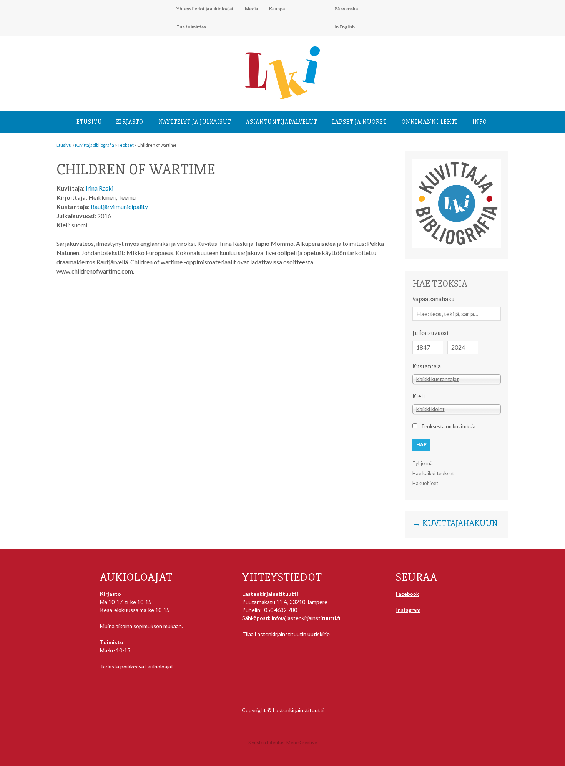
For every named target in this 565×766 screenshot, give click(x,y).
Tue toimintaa (191, 27)
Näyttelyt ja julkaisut (195, 121)
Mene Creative (301, 742)
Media (251, 9)
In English (344, 27)
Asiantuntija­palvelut (281, 121)
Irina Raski (99, 188)
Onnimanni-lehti (429, 121)
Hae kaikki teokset (433, 473)
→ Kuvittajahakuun (455, 523)
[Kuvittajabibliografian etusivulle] (456, 245)
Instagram (408, 610)
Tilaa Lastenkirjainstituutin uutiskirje (286, 634)
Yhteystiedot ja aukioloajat (205, 9)
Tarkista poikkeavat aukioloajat (136, 666)
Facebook (407, 593)
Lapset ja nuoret (359, 121)
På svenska (346, 9)
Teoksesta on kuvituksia (448, 426)
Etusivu (89, 121)
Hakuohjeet (425, 483)
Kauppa (277, 9)
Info (479, 121)
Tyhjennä (422, 463)
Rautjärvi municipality (119, 206)
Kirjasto (129, 121)
